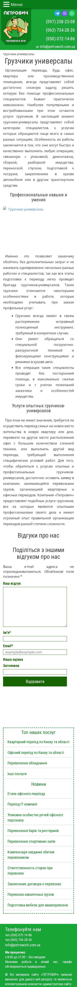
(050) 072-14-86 (60, 38)
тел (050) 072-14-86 (18, 935)
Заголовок (11, 665)
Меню (17, 4)
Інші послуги (17, 774)
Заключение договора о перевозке (34, 884)
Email (8, 646)
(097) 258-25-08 (60, 21)
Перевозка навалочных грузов (31, 894)
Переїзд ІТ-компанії (22, 804)
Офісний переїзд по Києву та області (36, 752)
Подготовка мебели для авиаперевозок (38, 905)
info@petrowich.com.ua (57, 46)
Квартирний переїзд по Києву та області (38, 742)
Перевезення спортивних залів (31, 841)
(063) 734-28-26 (60, 30)
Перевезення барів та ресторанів (33, 830)
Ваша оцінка (13, 659)
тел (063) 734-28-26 (18, 940)
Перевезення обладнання (27, 763)
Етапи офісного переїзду (26, 793)
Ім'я (7, 632)
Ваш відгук (12, 583)
